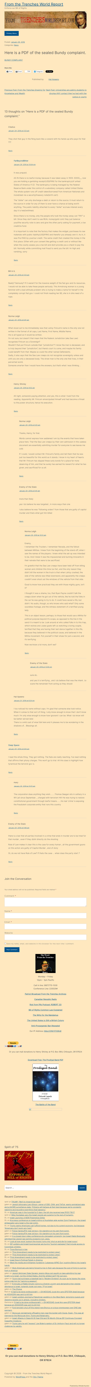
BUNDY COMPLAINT (14, 60)
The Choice (17, 1289)
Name (7, 911)
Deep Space (13, 745)
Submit (82, 1188)
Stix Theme (38, 1377)
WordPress (21, 1377)
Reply (10, 151)
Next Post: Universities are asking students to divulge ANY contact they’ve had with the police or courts (66, 93)
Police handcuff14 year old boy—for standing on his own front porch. (40, 1231)
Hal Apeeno (54, 79)
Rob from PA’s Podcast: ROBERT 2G (45, 1004)
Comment (10, 896)
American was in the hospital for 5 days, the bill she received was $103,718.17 (42, 1212)
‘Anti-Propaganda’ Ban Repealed (45, 1026)
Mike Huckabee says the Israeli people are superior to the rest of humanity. (42, 1215)
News (16, 45)
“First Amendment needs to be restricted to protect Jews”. (36, 1252)
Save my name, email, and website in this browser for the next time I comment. (40, 944)
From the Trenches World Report (34, 4)
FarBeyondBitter (21, 161)
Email (7, 922)
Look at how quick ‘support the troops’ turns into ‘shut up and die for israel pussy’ (44, 1241)
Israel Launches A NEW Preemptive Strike (27, 1218)
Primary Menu (12, 33)
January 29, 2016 (18, 42)
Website (9, 933)
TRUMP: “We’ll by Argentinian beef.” (26, 1202)
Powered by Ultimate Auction (79, 1386)
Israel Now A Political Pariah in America (26, 1260)
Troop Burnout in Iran (18, 1249)
